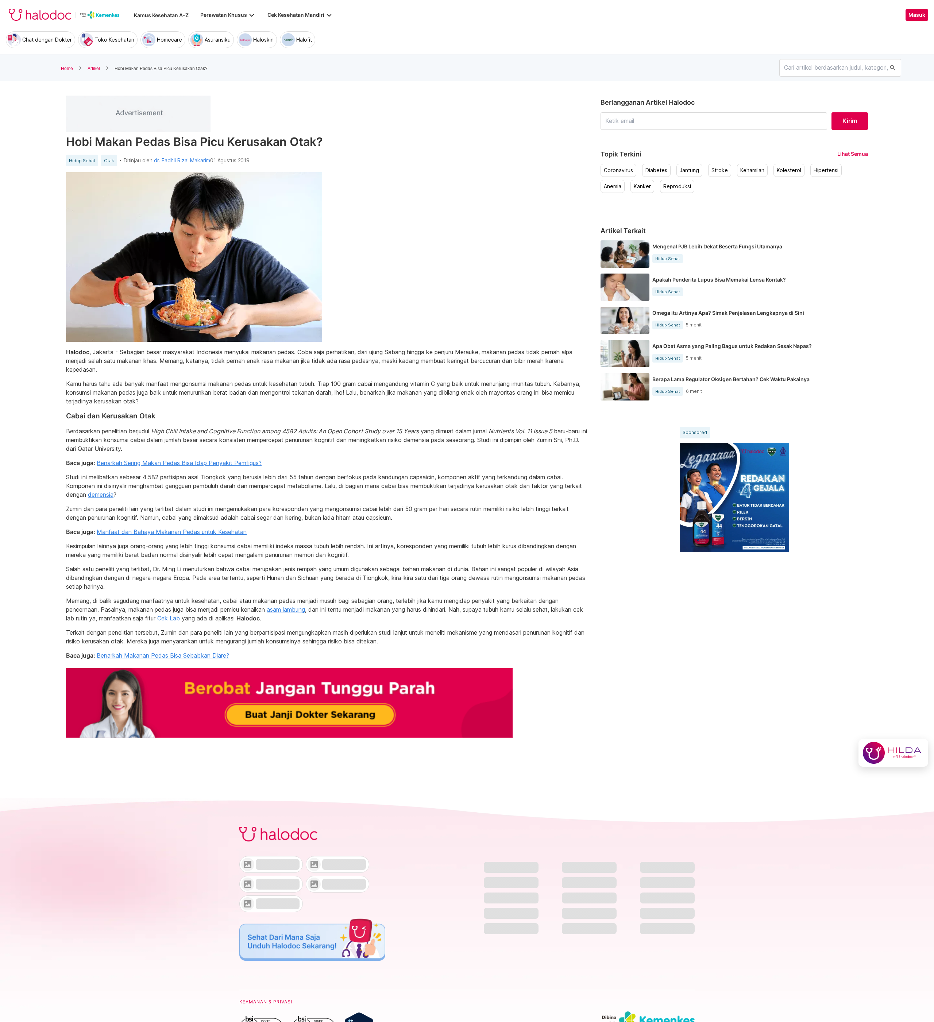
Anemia (612, 186)
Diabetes (656, 170)
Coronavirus (618, 170)
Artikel (94, 68)
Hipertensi (826, 170)
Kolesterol (789, 170)
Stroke (719, 170)
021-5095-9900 (266, 990)
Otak (109, 160)
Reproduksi (677, 186)
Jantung (689, 170)
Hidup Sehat (82, 160)
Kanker (642, 186)
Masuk (916, 15)
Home (67, 68)
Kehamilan (752, 170)
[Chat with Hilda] (893, 753)
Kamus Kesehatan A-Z (161, 15)
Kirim (849, 120)
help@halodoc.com (270, 976)
